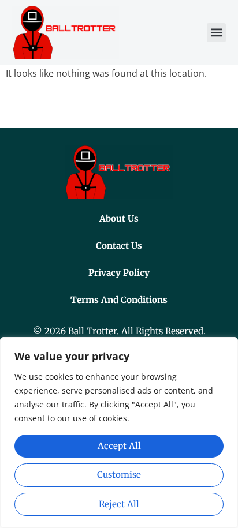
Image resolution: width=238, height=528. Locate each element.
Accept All (119, 445)
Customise (119, 474)
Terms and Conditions (119, 299)
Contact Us (119, 245)
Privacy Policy (119, 272)
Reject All (119, 504)
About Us (119, 218)
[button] (216, 32)
